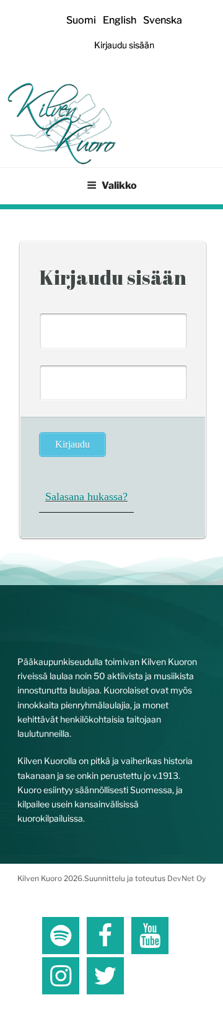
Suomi (81, 20)
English (119, 20)
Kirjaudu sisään (124, 45)
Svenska (162, 20)
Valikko (119, 185)
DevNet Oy (186, 878)
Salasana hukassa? (86, 496)
